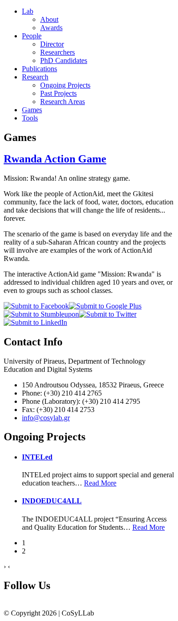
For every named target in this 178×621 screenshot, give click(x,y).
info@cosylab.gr (46, 418)
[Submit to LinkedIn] (35, 322)
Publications (39, 69)
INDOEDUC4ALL (52, 501)
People (32, 36)
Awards (51, 27)
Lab (27, 11)
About (49, 19)
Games (32, 110)
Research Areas (62, 101)
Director (52, 44)
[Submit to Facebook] (36, 306)
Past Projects (58, 93)
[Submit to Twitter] (107, 314)
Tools (30, 118)
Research (35, 77)
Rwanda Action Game (55, 159)
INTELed (37, 457)
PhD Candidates (63, 60)
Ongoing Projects (65, 85)
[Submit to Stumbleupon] (41, 314)
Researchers (57, 52)
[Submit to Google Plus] (105, 306)
